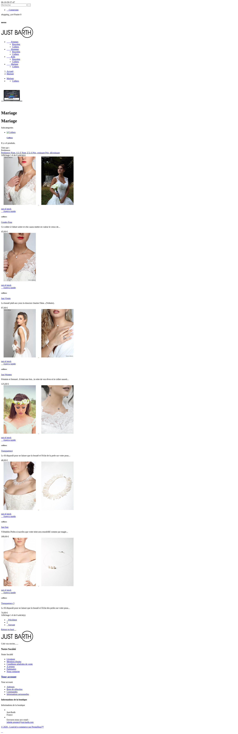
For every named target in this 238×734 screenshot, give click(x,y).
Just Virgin (5, 298)
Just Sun (4, 527)
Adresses (10, 687)
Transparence (7, 451)
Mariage (12, 64)
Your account (8, 676)
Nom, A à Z (16, 153)
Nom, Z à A (27, 153)
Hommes (13, 49)
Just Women (6, 374)
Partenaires (11, 669)
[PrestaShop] (11, 106)
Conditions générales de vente (20, 664)
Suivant (11, 625)
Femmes (12, 42)
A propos (11, 666)
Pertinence (6, 153)
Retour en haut (8, 629)
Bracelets (16, 44)
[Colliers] (11, 132)
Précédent (12, 620)
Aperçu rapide (8, 211)
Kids (11, 57)
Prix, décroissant (52, 153)
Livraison (11, 659)
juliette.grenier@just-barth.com (20, 722)
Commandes (12, 692)
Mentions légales (14, 661)
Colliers (15, 47)
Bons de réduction (14, 689)
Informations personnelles (18, 694)
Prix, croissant (39, 153)
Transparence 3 (7, 603)
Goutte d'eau (6, 222)
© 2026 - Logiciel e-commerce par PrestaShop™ (22, 727)
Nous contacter (13, 671)
